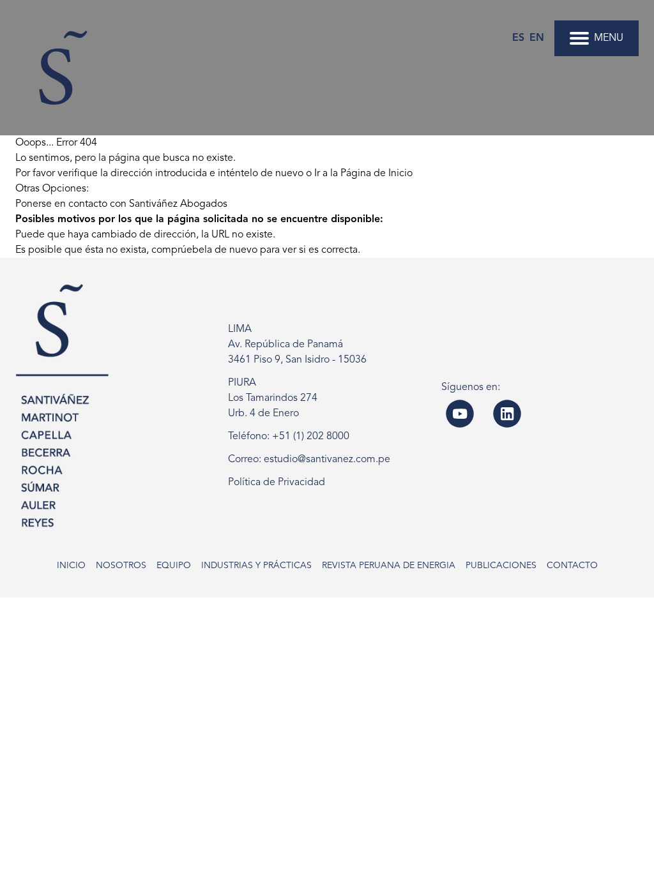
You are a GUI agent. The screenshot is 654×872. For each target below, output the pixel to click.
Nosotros (121, 565)
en (536, 38)
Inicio (71, 565)
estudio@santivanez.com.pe (327, 460)
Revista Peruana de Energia (388, 565)
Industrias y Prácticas (256, 565)
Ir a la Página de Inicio (363, 174)
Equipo (173, 565)
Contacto (572, 565)
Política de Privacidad (276, 482)
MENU (608, 38)
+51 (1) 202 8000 (310, 437)
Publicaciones (501, 565)
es (518, 38)
